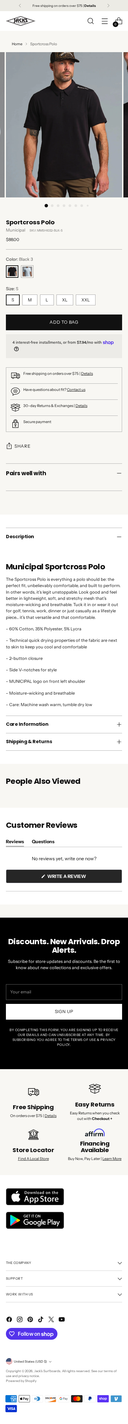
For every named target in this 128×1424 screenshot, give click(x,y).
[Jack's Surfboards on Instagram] (20, 1320)
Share (22, 446)
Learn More (111, 1158)
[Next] (108, 5)
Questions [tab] (43, 843)
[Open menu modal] (104, 21)
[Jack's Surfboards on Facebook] (10, 1320)
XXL (85, 299)
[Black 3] (12, 271)
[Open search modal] (90, 21)
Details (87, 373)
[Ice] (27, 271)
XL (65, 299)
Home (17, 44)
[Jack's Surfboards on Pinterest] (31, 1320)
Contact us (76, 389)
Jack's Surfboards (47, 1371)
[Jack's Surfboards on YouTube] (62, 1320)
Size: (12, 288)
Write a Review (77, 878)
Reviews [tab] (15, 843)
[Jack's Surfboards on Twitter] (52, 1320)
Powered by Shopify (21, 1381)
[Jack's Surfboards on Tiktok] (41, 1320)
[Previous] (20, 5)
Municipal (15, 230)
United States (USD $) (30, 1361)
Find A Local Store (33, 1158)
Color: (19, 259)
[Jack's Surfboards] (20, 21)
